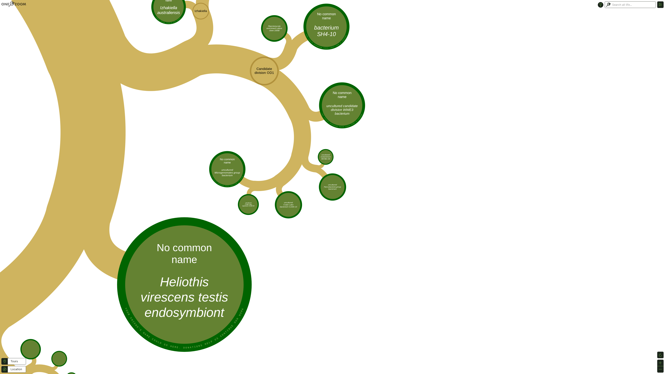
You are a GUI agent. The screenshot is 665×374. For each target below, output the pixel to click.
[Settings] (660, 5)
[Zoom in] (660, 363)
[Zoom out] (660, 369)
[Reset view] (660, 355)
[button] (5, 361)
